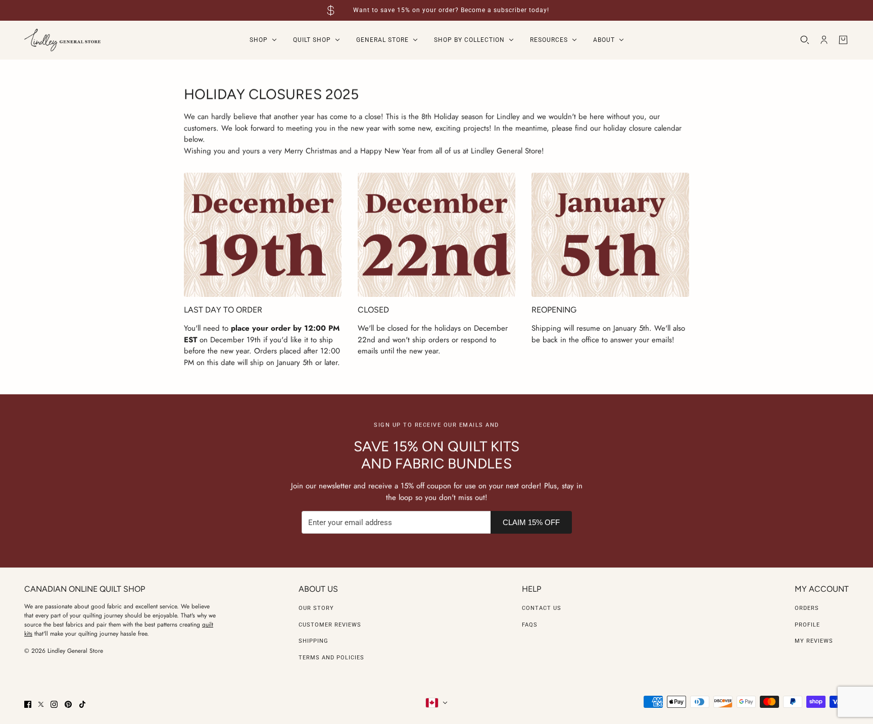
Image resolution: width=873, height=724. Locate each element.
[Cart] (843, 39)
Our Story (316, 608)
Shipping (313, 641)
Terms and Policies (331, 657)
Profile (807, 625)
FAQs (530, 625)
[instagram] (54, 704)
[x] (40, 704)
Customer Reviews (330, 625)
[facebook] (27, 704)
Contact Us (541, 608)
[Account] (824, 39)
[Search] (804, 39)
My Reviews (814, 641)
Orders (807, 608)
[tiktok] (82, 704)
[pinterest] (68, 704)
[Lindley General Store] (62, 40)
